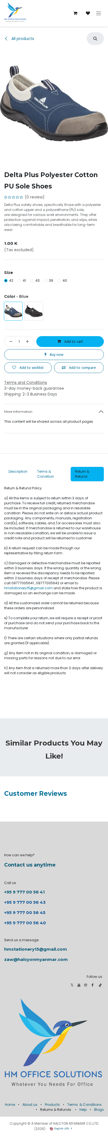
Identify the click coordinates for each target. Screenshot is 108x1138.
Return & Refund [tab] (82, 474)
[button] (95, 38)
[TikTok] (100, 985)
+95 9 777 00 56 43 (25, 902)
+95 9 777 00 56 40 (25, 922)
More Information (18, 411)
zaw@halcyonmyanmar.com (36, 959)
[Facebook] (93, 985)
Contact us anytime (30, 865)
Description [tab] (18, 471)
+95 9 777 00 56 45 (24, 912)
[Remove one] (9, 341)
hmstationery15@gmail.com (28, 588)
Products (52, 1104)
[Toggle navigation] (98, 13)
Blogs (99, 1109)
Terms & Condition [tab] (46, 474)
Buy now (56, 354)
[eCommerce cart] (75, 13)
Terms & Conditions (84, 1104)
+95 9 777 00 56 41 (24, 892)
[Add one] (28, 341)
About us (29, 1104)
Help (83, 1109)
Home (10, 1104)
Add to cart (73, 341)
